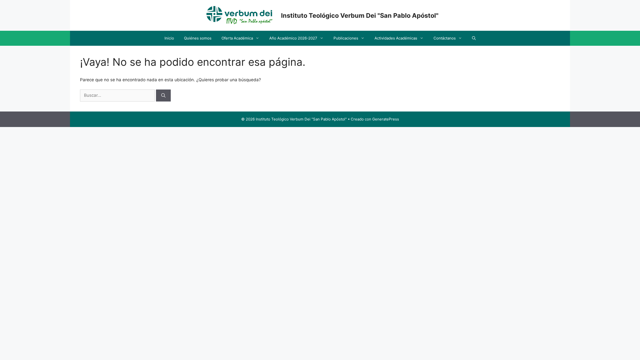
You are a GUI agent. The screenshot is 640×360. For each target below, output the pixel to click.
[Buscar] (163, 96)
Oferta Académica (237, 38)
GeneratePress (385, 119)
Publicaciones (346, 38)
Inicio (169, 38)
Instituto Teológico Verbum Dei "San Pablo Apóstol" (359, 15)
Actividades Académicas (395, 38)
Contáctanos (445, 38)
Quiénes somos (198, 38)
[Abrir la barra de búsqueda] (474, 38)
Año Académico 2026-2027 (293, 38)
